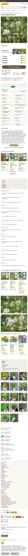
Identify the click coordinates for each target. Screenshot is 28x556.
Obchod (3, 10)
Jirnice (13, 10)
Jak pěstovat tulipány (6, 484)
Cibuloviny (3, 466)
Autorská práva (4, 507)
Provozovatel (4, 505)
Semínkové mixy (4, 475)
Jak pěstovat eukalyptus (6, 481)
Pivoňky (3, 473)
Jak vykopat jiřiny (5, 487)
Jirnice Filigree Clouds (22, 10)
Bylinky (2, 463)
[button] (14, 73)
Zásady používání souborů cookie (8, 503)
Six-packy (3, 477)
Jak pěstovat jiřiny (5, 483)
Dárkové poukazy (5, 467)
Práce (2, 491)
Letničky (3, 470)
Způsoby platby (4, 496)
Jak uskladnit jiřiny (5, 485)
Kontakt (3, 490)
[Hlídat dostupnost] (7, 158)
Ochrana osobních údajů (9, 549)
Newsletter (3, 493)
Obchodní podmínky (5, 500)
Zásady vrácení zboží (6, 499)
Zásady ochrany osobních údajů (8, 501)
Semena (3, 474)
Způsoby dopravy (5, 497)
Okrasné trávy (4, 471)
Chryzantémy (4, 464)
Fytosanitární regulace (6, 504)
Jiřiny (2, 468)
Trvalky (8, 10)
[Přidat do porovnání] (7, 155)
